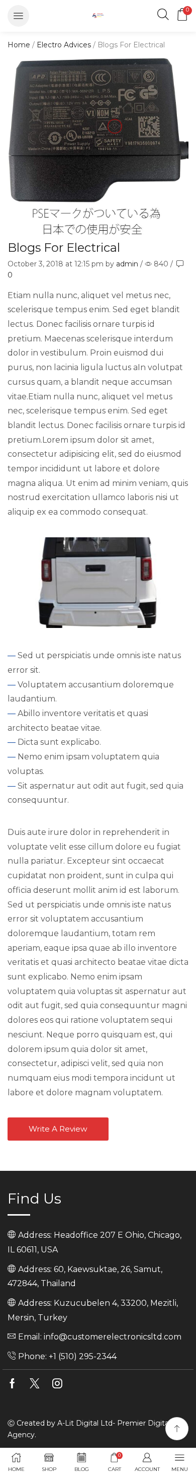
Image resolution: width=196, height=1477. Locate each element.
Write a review (58, 1129)
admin (127, 263)
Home (19, 44)
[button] (18, 16)
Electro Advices (64, 44)
